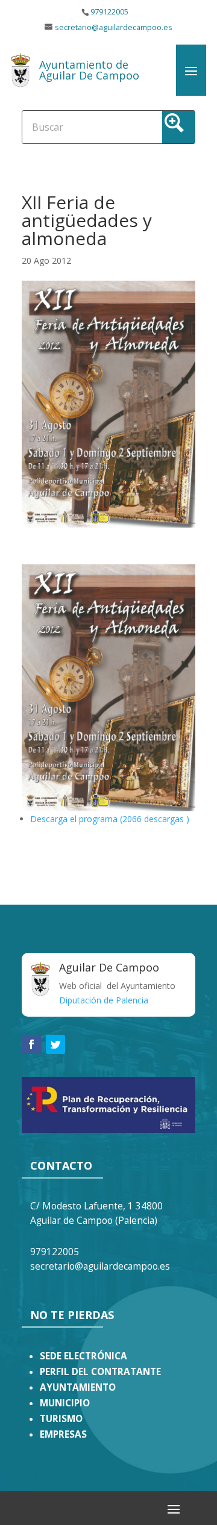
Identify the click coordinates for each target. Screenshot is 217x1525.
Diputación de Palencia (103, 1000)
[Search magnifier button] (178, 127)
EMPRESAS (63, 1434)
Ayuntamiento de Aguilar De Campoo (89, 70)
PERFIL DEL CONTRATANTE (100, 1371)
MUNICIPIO (65, 1403)
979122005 (109, 12)
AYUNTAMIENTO (78, 1387)
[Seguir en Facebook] (31, 1044)
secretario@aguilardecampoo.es (113, 27)
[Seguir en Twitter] (55, 1044)
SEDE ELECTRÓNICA (83, 1356)
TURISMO (61, 1418)
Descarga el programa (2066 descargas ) (109, 819)
